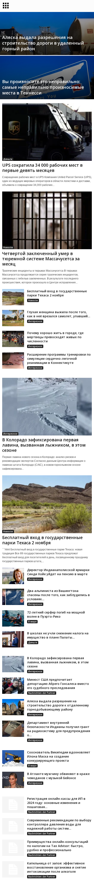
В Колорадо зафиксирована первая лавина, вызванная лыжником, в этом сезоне (44, 445)
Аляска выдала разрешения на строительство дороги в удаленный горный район (43, 43)
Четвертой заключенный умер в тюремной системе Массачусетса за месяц (41, 259)
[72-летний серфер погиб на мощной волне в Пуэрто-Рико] (13, 618)
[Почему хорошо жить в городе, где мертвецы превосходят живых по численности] (13, 339)
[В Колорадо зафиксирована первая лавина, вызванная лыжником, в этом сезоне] (47, 406)
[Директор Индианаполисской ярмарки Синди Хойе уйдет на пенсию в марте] (13, 576)
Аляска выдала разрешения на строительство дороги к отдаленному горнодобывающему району (58, 705)
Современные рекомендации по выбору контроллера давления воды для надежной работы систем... (59, 824)
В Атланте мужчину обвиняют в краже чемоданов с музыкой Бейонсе (58, 776)
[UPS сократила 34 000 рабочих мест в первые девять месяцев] (47, 132)
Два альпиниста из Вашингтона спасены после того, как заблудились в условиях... (58, 595)
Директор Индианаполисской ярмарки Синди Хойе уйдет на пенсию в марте (58, 572)
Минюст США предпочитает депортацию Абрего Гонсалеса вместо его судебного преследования (58, 683)
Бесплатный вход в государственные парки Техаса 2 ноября (57, 293)
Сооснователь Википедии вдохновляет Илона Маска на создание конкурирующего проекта (58, 756)
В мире (32, 621)
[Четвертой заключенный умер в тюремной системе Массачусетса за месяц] (47, 220)
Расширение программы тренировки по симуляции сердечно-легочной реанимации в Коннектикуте (59, 358)
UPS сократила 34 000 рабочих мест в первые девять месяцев (42, 167)
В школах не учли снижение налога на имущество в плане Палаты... (58, 635)
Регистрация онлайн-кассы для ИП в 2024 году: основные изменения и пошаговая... (56, 803)
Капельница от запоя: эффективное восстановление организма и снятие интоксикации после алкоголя (56, 867)
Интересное (35, 321)
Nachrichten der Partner (41, 692)
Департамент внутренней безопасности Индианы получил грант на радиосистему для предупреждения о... (58, 729)
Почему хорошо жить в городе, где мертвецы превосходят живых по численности (55, 337)
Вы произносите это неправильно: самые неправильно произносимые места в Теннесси (43, 87)
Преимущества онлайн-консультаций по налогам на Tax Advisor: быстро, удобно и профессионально (57, 846)
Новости (8, 247)
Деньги (7, 159)
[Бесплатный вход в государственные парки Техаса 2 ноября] (13, 297)
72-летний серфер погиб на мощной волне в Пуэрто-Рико (56, 614)
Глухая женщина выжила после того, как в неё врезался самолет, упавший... (58, 314)
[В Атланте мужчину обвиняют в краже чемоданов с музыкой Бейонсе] (13, 780)
